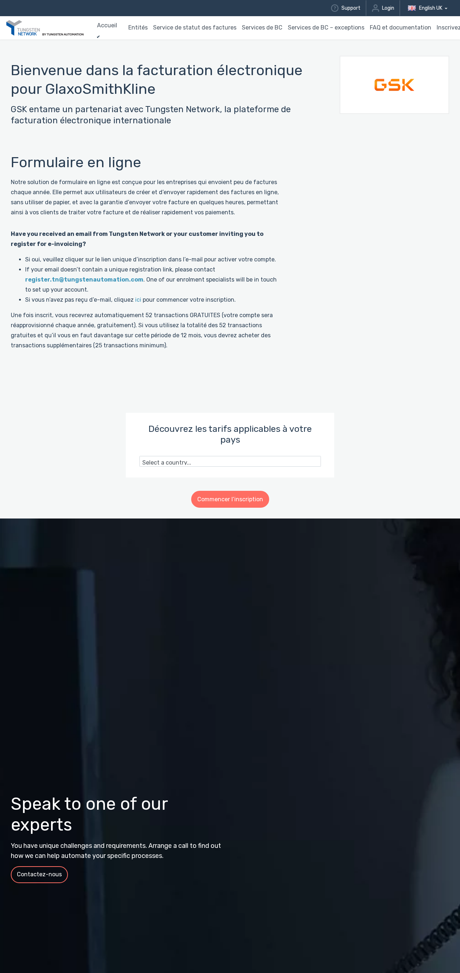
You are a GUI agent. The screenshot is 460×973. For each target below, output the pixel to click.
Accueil (107, 25)
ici (138, 299)
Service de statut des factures (194, 27)
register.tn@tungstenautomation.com (84, 279)
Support (350, 8)
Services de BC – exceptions (326, 27)
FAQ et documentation (400, 27)
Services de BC (262, 27)
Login (388, 8)
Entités (138, 27)
